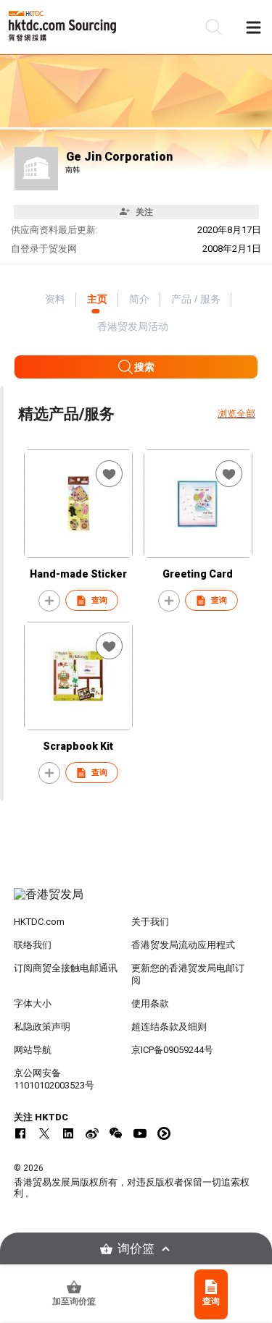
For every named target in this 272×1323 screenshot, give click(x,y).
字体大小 (32, 1003)
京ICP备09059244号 (172, 1049)
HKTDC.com (39, 921)
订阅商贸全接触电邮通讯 (66, 968)
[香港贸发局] (136, 902)
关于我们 (150, 921)
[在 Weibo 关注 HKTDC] (92, 1133)
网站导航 (32, 1049)
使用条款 (150, 1003)
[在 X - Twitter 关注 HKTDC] (44, 1133)
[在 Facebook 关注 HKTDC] (20, 1133)
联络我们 (32, 944)
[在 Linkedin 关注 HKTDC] (68, 1133)
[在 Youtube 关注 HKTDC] (140, 1133)
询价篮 (136, 1249)
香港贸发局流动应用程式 (183, 944)
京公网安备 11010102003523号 (54, 1079)
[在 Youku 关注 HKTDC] (163, 1133)
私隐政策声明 (42, 1026)
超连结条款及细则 (169, 1026)
